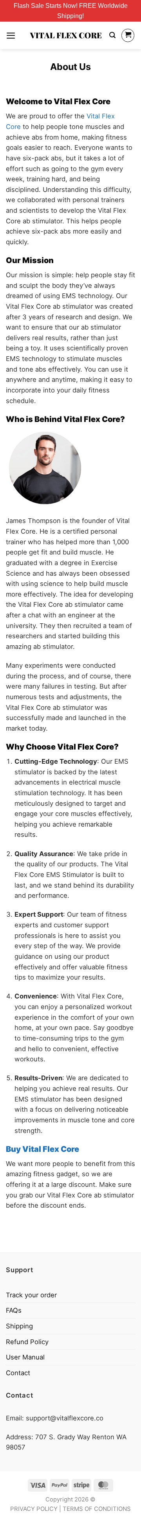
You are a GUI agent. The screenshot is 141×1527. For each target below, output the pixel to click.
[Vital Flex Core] (66, 35)
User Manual (25, 1357)
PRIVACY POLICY (34, 1508)
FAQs (14, 1310)
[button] (11, 35)
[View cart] (127, 35)
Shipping (19, 1326)
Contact (18, 1373)
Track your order (31, 1295)
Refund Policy (27, 1342)
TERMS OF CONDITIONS (97, 1508)
